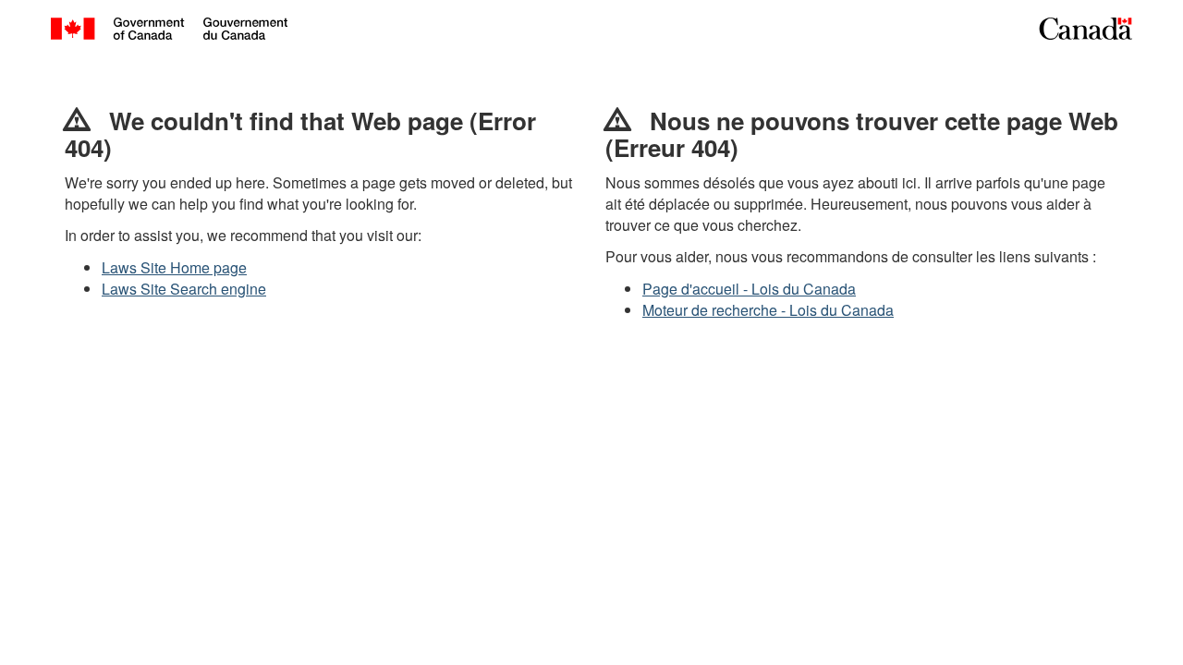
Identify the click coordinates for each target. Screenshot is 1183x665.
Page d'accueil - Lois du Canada (749, 288)
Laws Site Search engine (184, 288)
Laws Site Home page (174, 267)
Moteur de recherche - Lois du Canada (768, 309)
